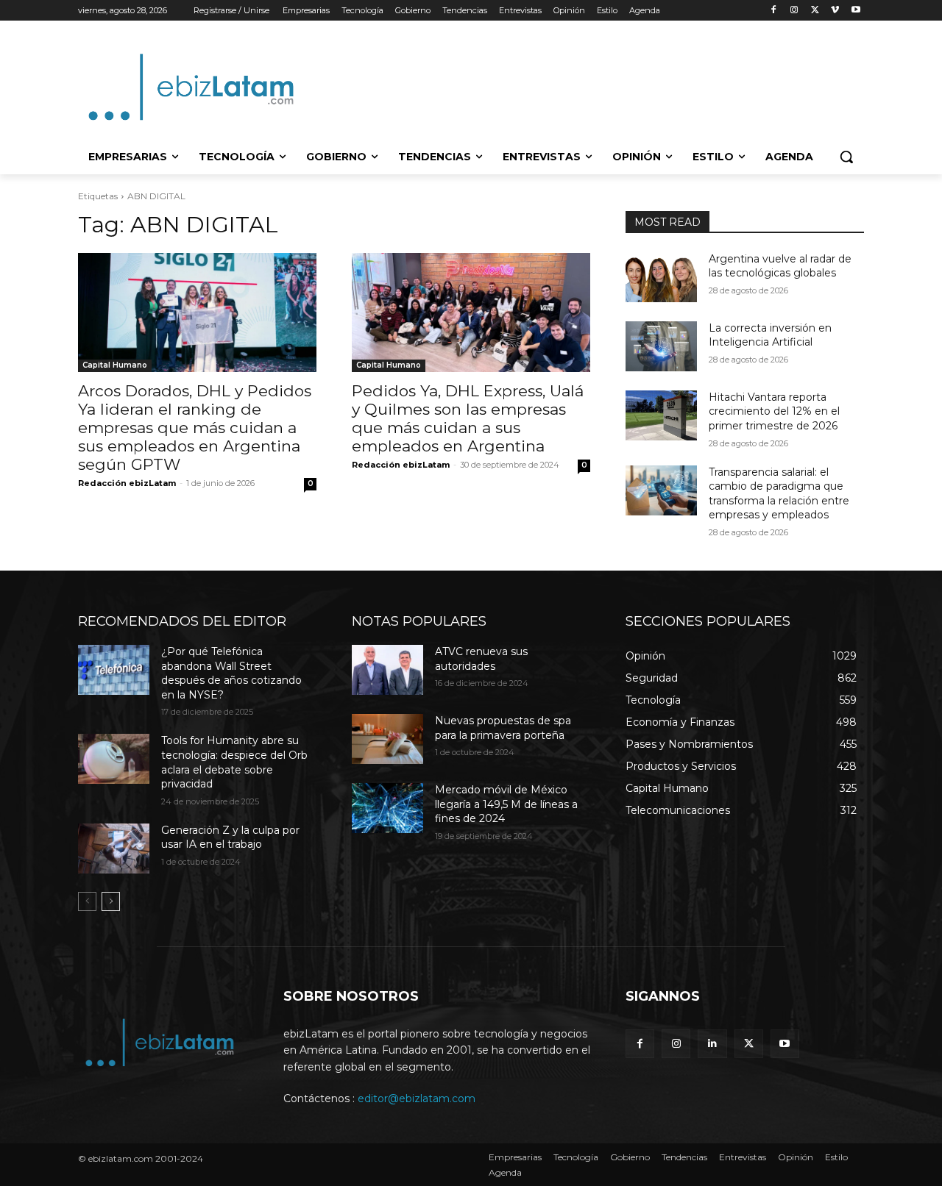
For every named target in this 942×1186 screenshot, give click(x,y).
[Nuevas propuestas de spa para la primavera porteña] (387, 739)
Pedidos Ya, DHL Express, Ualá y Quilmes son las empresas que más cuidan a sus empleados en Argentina (468, 418)
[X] (815, 10)
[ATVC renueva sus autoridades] (387, 670)
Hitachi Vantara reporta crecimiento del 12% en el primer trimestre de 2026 (774, 411)
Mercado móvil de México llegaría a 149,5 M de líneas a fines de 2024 (506, 804)
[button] (846, 156)
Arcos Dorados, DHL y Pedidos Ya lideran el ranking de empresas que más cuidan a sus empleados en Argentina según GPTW (194, 428)
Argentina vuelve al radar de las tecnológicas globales (780, 266)
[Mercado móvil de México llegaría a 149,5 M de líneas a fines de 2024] (387, 808)
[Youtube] (855, 10)
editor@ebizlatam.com (416, 1098)
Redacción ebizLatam (127, 483)
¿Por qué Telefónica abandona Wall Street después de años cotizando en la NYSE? (231, 673)
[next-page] (111, 901)
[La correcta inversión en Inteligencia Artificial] (661, 346)
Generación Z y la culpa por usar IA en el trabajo (230, 837)
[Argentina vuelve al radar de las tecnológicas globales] (661, 277)
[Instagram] (794, 10)
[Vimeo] (834, 10)
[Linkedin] (712, 1043)
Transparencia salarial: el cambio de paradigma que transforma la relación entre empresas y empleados (779, 493)
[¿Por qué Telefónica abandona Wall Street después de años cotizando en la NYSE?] (113, 670)
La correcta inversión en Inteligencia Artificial (770, 335)
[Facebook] (773, 10)
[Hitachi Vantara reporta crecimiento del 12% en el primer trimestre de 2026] (661, 415)
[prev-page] (87, 901)
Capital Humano (114, 365)
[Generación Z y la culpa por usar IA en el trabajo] (113, 849)
